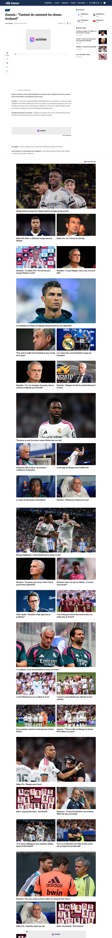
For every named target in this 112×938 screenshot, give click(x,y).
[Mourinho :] (103, 41)
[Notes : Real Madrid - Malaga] (103, 57)
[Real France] (15, 3)
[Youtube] (99, 21)
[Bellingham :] (103, 49)
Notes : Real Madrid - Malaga (83, 54)
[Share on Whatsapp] (7, 67)
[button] (87, 3)
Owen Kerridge (9, 23)
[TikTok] (98, 3)
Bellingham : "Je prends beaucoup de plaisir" (86, 46)
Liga (7, 10)
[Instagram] (96, 3)
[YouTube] (94, 3)
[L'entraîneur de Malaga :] (103, 33)
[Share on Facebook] (65, 23)
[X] (92, 3)
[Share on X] (67, 23)
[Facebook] (90, 3)
